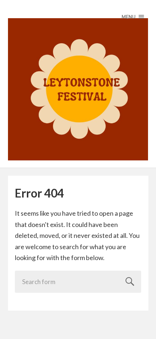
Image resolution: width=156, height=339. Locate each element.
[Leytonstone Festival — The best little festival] (78, 89)
